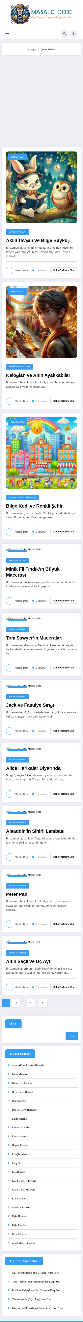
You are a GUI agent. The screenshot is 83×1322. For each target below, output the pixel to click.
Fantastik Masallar (21, 1127)
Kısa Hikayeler (19, 1172)
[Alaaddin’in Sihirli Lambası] (23, 811)
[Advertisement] (41, 99)
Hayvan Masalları (20, 1145)
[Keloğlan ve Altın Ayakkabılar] (41, 321)
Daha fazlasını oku (63, 270)
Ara (13, 1023)
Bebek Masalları (17, 561)
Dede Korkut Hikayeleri (23, 1092)
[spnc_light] (74, 34)
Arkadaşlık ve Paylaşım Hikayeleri (28, 1065)
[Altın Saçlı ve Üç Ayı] (23, 941)
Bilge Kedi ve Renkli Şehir (34, 506)
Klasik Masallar (17, 629)
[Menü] (7, 33)
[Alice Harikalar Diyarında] (23, 748)
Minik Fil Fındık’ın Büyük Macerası (33, 572)
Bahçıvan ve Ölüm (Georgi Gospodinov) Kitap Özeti (37, 1308)
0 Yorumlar (41, 270)
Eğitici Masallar (17, 232)
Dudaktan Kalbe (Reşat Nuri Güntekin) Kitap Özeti (36, 1290)
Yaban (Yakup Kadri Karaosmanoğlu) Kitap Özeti (36, 1281)
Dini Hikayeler (19, 1100)
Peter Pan (16, 894)
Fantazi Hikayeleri (20, 1136)
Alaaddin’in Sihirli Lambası (35, 831)
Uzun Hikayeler (19, 1234)
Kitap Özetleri (18, 1163)
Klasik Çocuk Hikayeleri (24, 1180)
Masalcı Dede (21, 270)
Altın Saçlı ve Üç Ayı (28, 961)
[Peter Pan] (23, 874)
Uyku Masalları (19, 1225)
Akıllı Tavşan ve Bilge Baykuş (38, 240)
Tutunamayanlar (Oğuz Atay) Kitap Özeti (32, 1299)
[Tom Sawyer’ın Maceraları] (23, 618)
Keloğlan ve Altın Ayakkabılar (38, 375)
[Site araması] (65, 34)
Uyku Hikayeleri (20, 1216)
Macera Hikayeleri (21, 1207)
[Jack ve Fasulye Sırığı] (23, 685)
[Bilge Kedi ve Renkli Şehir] (41, 452)
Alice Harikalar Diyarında (33, 768)
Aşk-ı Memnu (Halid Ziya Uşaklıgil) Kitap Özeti (35, 1272)
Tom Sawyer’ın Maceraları (34, 638)
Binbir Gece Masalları (22, 1083)
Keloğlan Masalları (19, 367)
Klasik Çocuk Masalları (23, 1189)
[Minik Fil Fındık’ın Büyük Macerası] (23, 549)
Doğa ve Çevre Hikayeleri (24, 1109)
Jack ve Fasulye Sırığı (30, 705)
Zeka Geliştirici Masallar (22, 497)
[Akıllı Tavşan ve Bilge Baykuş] (41, 187)
